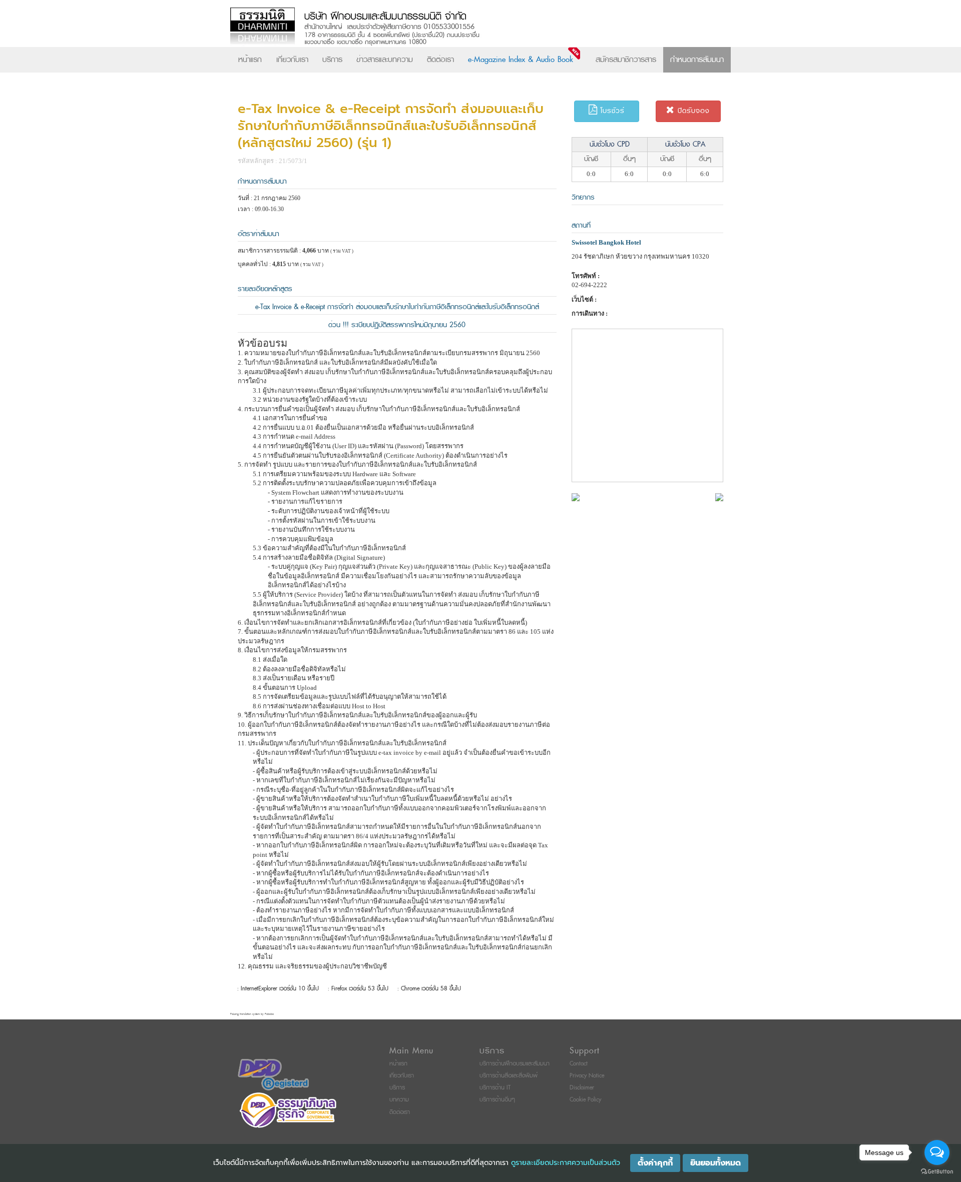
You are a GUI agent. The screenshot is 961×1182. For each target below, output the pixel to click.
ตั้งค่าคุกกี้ (655, 1163)
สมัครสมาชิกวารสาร (626, 60)
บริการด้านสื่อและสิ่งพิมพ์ (508, 1075)
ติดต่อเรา (440, 60)
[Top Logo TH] (459, 27)
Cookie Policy (585, 1099)
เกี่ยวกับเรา (292, 60)
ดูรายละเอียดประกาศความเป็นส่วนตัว (565, 1162)
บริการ (332, 60)
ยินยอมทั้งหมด (715, 1163)
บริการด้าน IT (495, 1087)
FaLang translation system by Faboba (252, 1014)
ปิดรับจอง (692, 111)
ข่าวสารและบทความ (384, 60)
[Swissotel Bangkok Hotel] (576, 496)
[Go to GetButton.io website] (937, 1171)
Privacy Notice (587, 1075)
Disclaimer (582, 1087)
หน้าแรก (250, 60)
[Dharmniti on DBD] (273, 1074)
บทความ (399, 1099)
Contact (579, 1063)
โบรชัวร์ (611, 111)
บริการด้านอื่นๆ (497, 1099)
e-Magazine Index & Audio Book (520, 60)
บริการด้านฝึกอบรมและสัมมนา (514, 1063)
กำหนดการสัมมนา (697, 60)
